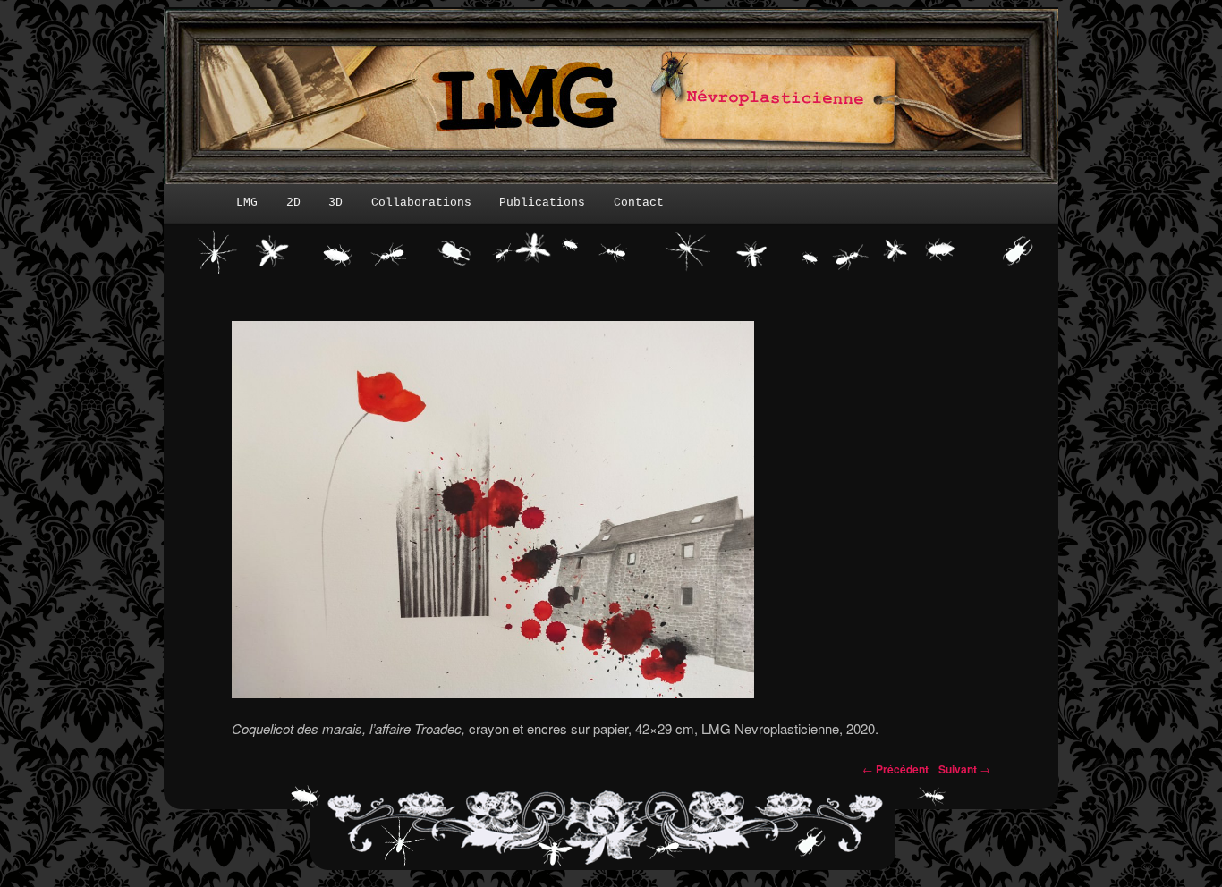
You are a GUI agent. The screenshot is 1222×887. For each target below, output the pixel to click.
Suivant (964, 769)
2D (293, 202)
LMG (247, 202)
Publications (542, 202)
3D (335, 202)
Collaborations (421, 202)
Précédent (895, 769)
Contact (639, 202)
